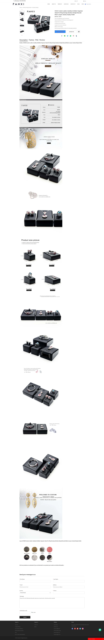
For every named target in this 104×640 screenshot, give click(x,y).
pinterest (73, 36)
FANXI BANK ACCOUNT (19, 630)
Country (21, 590)
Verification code (23, 610)
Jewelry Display (35, 7)
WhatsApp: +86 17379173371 (20, 0)
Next (22, 35)
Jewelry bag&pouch (57, 628)
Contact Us (73, 4)
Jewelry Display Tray (57, 634)
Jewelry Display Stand (27, 7)
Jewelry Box (56, 624)
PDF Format (79, 31)
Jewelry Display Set (57, 632)
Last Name (55, 579)
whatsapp (70, 36)
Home (49, 4)
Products (60, 4)
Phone (54, 590)
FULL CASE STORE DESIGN (20, 634)
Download (66, 4)
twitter (67, 36)
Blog (78, 4)
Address (54, 585)
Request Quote (89, 4)
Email (21, 585)
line (64, 36)
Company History (17, 626)
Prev (22, 9)
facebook (62, 36)
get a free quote (60, 31)
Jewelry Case (56, 626)
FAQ (16, 632)
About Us (54, 4)
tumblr (76, 36)
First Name (22, 579)
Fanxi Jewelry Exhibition (19, 628)
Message (22, 596)
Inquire (35, 626)
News (83, 4)
